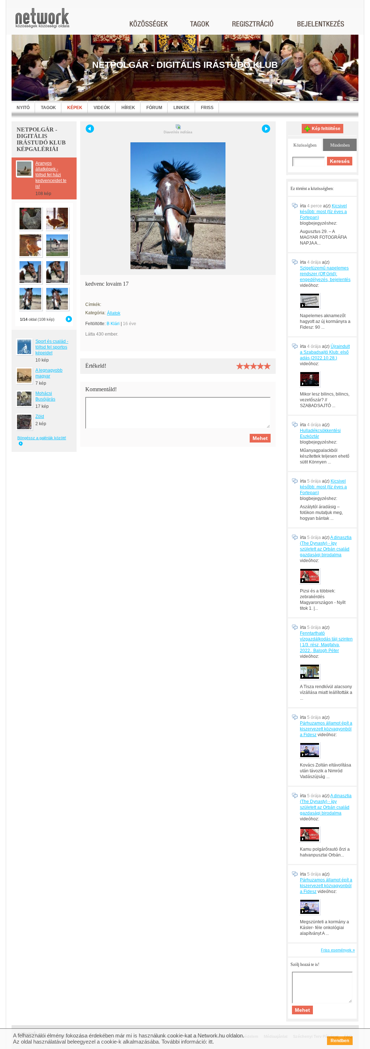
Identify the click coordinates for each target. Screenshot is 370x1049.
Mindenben (340, 145)
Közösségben (305, 145)
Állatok (113, 313)
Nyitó (23, 107)
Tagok (48, 107)
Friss (207, 107)
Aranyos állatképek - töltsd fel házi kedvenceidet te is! (50, 175)
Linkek (181, 107)
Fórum (154, 107)
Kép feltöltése (326, 128)
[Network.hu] (42, 21)
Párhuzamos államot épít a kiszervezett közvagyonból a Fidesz (326, 729)
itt (210, 1042)
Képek (74, 107)
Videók (102, 107)
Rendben (340, 1040)
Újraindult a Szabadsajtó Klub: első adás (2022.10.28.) (325, 352)
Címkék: (93, 304)
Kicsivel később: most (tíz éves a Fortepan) (323, 211)
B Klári (113, 323)
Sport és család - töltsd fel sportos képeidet (51, 347)
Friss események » (338, 950)
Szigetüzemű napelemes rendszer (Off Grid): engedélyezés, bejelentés (325, 274)
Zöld (39, 416)
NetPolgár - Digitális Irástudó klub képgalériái (41, 139)
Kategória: (95, 312)
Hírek (128, 107)
